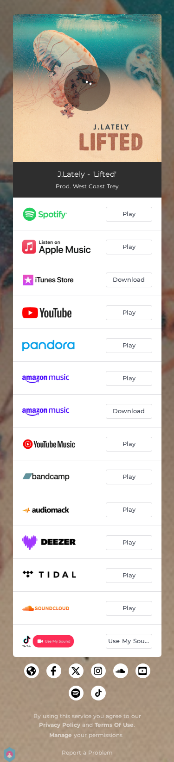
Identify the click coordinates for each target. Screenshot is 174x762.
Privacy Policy (59, 724)
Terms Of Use (114, 724)
